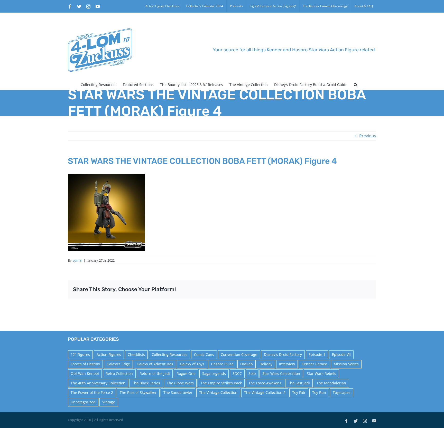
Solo (252, 373)
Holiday (266, 364)
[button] (355, 85)
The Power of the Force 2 (92, 392)
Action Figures (109, 354)
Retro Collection (119, 373)
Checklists (136, 354)
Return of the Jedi (155, 373)
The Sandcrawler (177, 392)
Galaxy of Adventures (155, 364)
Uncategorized (83, 402)
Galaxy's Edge (118, 364)
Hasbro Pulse (222, 364)
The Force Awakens (264, 383)
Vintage (108, 402)
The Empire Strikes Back (221, 383)
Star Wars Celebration (281, 373)
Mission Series (346, 364)
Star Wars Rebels (321, 373)
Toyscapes (341, 392)
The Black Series (146, 383)
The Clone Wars (180, 383)
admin (77, 260)
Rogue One (186, 373)
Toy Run (319, 392)
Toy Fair (299, 392)
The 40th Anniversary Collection (98, 383)
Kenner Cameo (314, 364)
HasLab (246, 364)
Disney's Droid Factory (283, 354)
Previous (367, 136)
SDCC (237, 373)
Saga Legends (214, 373)
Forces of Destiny (85, 364)
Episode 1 (317, 354)
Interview (287, 364)
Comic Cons (204, 354)
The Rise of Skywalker (138, 392)
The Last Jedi (299, 383)
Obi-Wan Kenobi (85, 373)
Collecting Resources (169, 354)
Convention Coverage (239, 354)
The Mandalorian (331, 383)
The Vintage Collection (218, 392)
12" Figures (80, 354)
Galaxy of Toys (192, 364)
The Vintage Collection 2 (264, 392)
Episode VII (341, 354)
